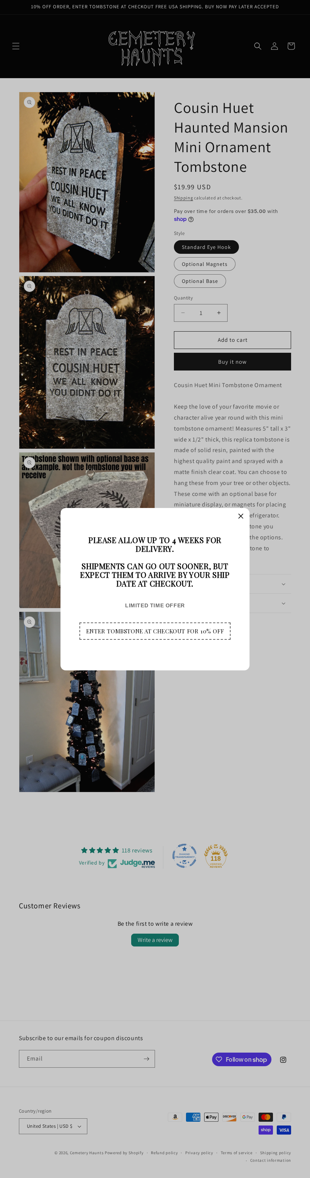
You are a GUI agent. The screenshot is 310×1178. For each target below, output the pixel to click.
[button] (155, 631)
